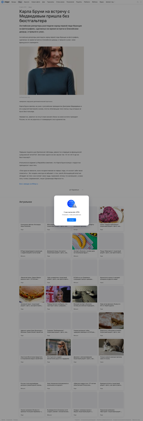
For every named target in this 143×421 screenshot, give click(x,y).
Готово (71, 220)
